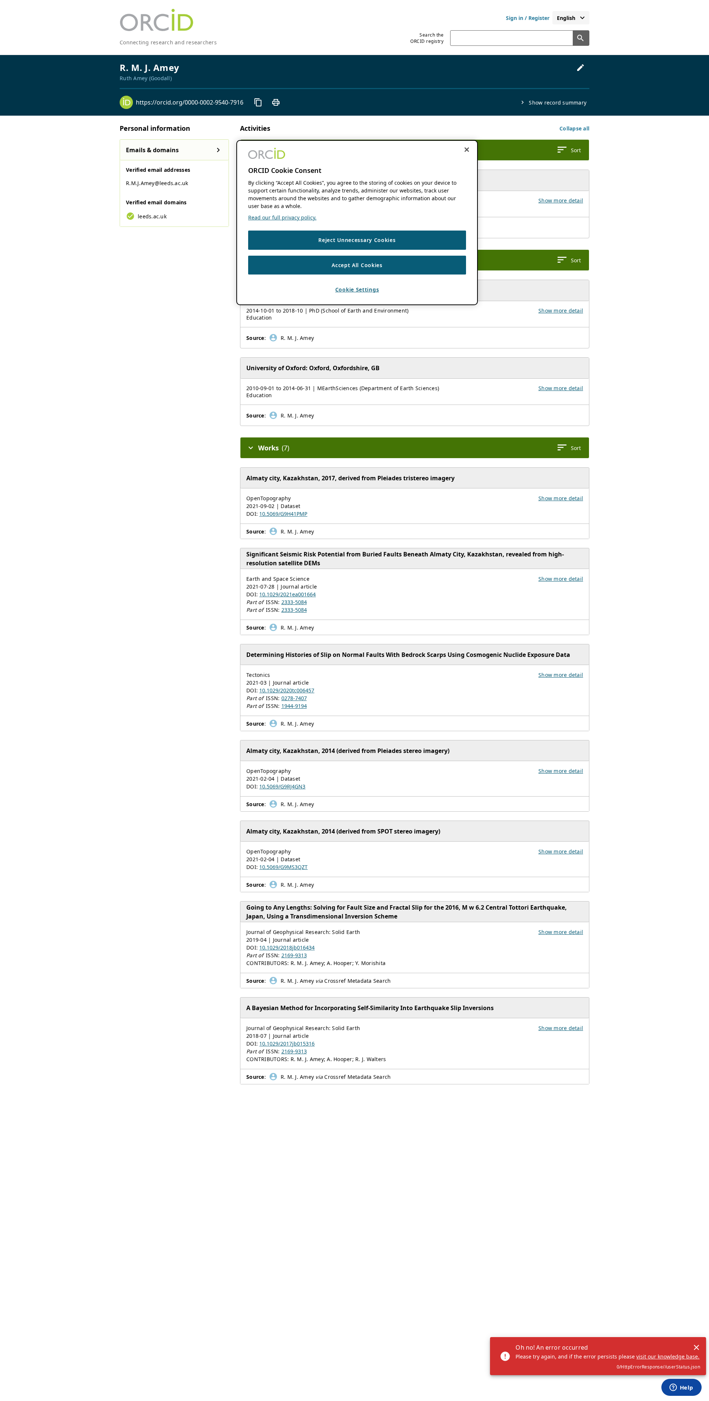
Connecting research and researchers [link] (168, 42)
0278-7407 (294, 698)
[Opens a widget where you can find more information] (681, 1388)
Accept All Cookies (357, 265)
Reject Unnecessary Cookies (356, 239)
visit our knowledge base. (667, 1356)
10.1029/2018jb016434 (287, 947)
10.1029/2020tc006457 (286, 690)
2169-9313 (294, 955)
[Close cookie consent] (467, 150)
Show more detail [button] (560, 200)
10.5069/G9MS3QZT (283, 866)
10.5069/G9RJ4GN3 (282, 786)
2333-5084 (294, 602)
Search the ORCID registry (426, 38)
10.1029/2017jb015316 (287, 1043)
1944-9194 (294, 705)
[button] (574, 128)
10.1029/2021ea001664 (287, 594)
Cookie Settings (357, 289)
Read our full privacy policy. (282, 217)
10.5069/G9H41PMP (283, 513)
